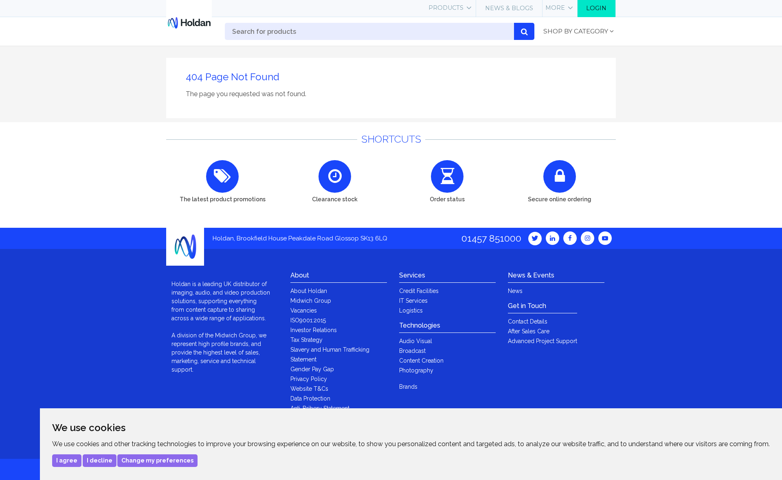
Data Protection (310, 398)
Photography (416, 370)
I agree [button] (66, 460)
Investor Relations (313, 330)
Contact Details (527, 321)
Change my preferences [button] (157, 460)
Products (445, 7)
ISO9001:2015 (308, 320)
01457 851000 (491, 238)
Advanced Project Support (542, 341)
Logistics (411, 310)
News (515, 291)
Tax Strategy (306, 340)
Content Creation (421, 360)
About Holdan (308, 291)
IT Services (413, 300)
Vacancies (303, 310)
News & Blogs (509, 8)
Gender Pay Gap (312, 369)
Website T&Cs (309, 388)
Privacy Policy (308, 379)
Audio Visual (415, 341)
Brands (408, 386)
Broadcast (412, 351)
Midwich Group (310, 300)
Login (596, 8)
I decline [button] (99, 460)
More (555, 7)
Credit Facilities (419, 291)
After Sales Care (528, 331)
